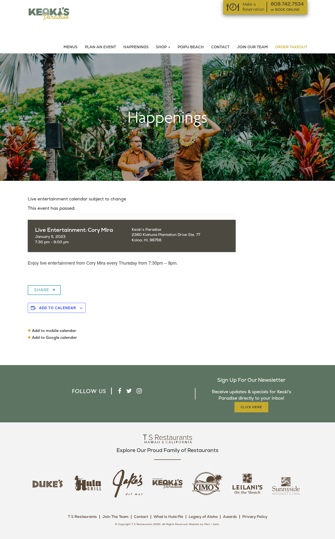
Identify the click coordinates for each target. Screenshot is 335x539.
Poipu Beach (191, 47)
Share (41, 290)
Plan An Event (100, 47)
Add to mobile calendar (53, 330)
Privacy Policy (254, 516)
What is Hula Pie (168, 516)
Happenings (136, 47)
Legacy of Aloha (203, 516)
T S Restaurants (82, 516)
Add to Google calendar (54, 337)
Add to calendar (57, 307)
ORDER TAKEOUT (291, 47)
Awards (230, 516)
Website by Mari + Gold (204, 524)
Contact (220, 47)
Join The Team (115, 516)
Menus (70, 47)
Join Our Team (252, 47)
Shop (162, 47)
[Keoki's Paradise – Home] (49, 13)
